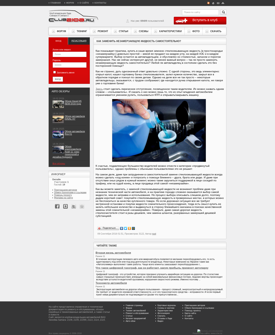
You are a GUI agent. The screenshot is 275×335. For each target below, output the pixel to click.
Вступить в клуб (204, 20)
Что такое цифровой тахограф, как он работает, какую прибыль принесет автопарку (152, 267)
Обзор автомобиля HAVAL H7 (75, 117)
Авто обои (130, 321)
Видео (160, 321)
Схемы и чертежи (166, 308)
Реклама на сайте (63, 197)
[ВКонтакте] (122, 228)
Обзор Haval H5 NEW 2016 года (73, 102)
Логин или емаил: (62, 49)
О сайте (84, 3)
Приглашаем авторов (65, 190)
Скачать (161, 316)
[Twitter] (126, 228)
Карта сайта (190, 313)
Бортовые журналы (167, 305)
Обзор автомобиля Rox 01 (75, 132)
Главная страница (134, 305)
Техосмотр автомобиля (111, 282)
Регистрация (78, 41)
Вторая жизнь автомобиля (113, 252)
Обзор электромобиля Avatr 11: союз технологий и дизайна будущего (67, 151)
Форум (70, 3)
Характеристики (165, 310)
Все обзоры (59, 163)
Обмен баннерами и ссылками (70, 192)
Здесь (99, 88)
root (154, 233)
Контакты (100, 3)
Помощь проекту (63, 195)
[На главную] (213, 3)
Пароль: (57, 60)
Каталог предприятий (136, 318)
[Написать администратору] (218, 3)
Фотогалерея (164, 313)
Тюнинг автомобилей (136, 310)
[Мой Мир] (133, 228)
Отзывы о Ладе (165, 318)
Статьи (129, 316)
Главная (56, 3)
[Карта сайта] (222, 3)
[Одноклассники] (130, 228)
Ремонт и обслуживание (137, 313)
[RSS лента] (208, 3)
